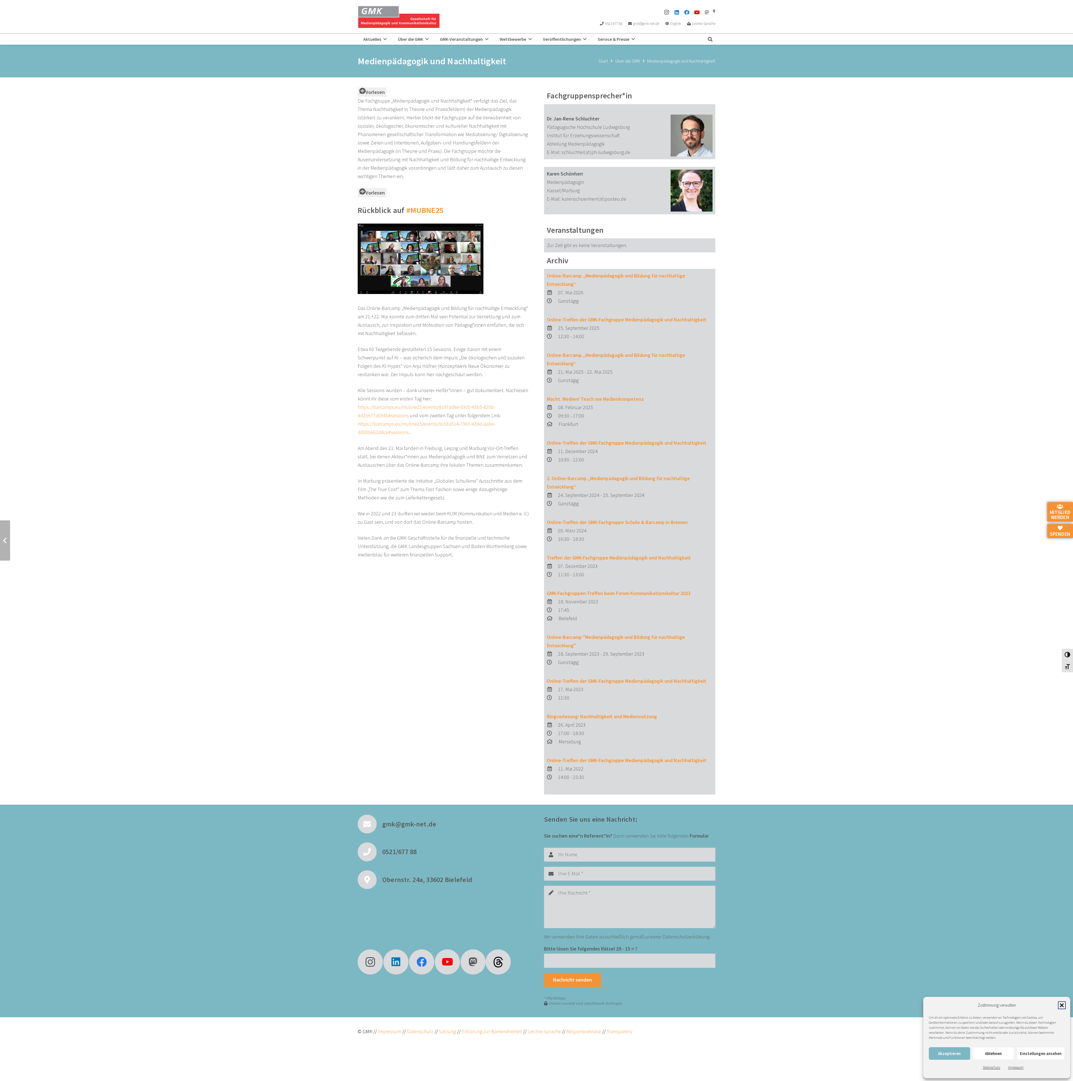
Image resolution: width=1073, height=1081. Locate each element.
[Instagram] (667, 12)
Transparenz (620, 1031)
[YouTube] (697, 12)
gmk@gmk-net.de (409, 824)
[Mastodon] (707, 12)
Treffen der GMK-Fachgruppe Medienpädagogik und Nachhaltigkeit (619, 557)
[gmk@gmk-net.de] (370, 824)
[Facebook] (687, 12)
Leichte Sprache (545, 1031)
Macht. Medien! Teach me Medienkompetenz (595, 399)
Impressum (1016, 1067)
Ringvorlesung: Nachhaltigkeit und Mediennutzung (602, 716)
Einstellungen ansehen (1041, 1053)
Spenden (1060, 534)
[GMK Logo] (399, 17)
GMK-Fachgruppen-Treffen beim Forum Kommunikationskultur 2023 (618, 593)
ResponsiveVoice (583, 1031)
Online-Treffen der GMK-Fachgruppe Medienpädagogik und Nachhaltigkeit (626, 319)
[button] (1062, 1005)
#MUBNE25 (424, 210)
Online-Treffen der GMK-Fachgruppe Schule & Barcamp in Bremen (617, 522)
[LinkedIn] (677, 12)
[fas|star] (498, 962)
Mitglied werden (1060, 514)
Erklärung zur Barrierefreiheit (492, 1031)
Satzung (447, 1031)
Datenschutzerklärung (686, 936)
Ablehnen (993, 1053)
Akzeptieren (949, 1053)
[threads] (714, 11)
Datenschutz (991, 1067)
